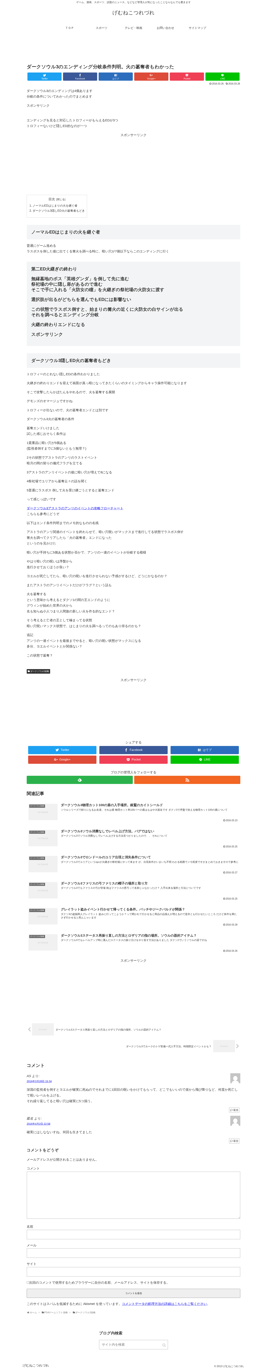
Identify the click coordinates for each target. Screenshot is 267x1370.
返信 (235, 1110)
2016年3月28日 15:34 (39, 1081)
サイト (32, 1264)
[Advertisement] (133, 50)
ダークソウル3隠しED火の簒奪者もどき (59, 210)
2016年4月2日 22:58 (38, 1123)
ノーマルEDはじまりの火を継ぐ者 (55, 205)
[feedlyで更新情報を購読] (80, 780)
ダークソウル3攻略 (39, 671)
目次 (51, 199)
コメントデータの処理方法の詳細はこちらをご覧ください (164, 1304)
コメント (33, 1168)
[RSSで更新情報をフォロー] (187, 780)
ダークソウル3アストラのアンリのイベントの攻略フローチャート (75, 508)
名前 (30, 1226)
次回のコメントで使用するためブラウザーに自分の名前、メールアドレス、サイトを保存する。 (99, 1282)
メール (32, 1245)
